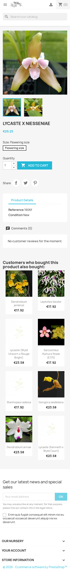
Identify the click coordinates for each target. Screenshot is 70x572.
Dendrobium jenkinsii (19, 303)
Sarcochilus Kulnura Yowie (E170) (51, 353)
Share (16, 183)
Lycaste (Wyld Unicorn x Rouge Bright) (18, 353)
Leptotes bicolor (51, 301)
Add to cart (34, 165)
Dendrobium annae (19, 447)
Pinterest (35, 183)
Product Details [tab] (22, 200)
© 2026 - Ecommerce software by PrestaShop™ (35, 567)
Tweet (25, 183)
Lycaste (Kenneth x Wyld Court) (51, 449)
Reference (16, 210)
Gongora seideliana (51, 402)
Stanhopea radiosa (19, 402)
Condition (15, 215)
